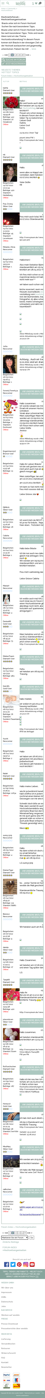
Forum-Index (6, 76)
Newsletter (6, 1367)
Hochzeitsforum (7, 10)
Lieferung (5, 1339)
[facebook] (7, 1265)
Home (3, 8)
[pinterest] (19, 1265)
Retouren (5, 1348)
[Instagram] (26, 1265)
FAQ (3, 1358)
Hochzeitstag (29, 108)
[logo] (22, 5)
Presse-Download (9, 1324)
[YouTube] (32, 1265)
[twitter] (13, 1265)
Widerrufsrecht (8, 1353)
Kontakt (4, 1362)
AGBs (3, 1297)
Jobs (3, 1306)
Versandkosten (8, 1344)
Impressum (6, 1292)
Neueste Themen (11, 70)
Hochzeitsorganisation (23, 76)
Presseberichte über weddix (14, 1328)
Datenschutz (7, 1302)
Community (11, 8)
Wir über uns (7, 1288)
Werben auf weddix (10, 1315)
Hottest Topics (10, 72)
